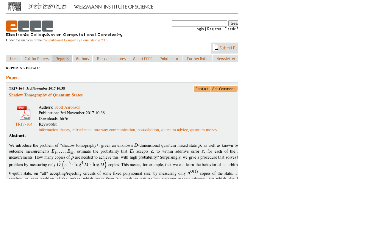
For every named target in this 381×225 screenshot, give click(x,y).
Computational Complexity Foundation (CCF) (75, 40)
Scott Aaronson (67, 107)
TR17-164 (23, 121)
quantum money (203, 129)
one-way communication (114, 129)
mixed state (81, 129)
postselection (148, 129)
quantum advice (174, 129)
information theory (54, 129)
